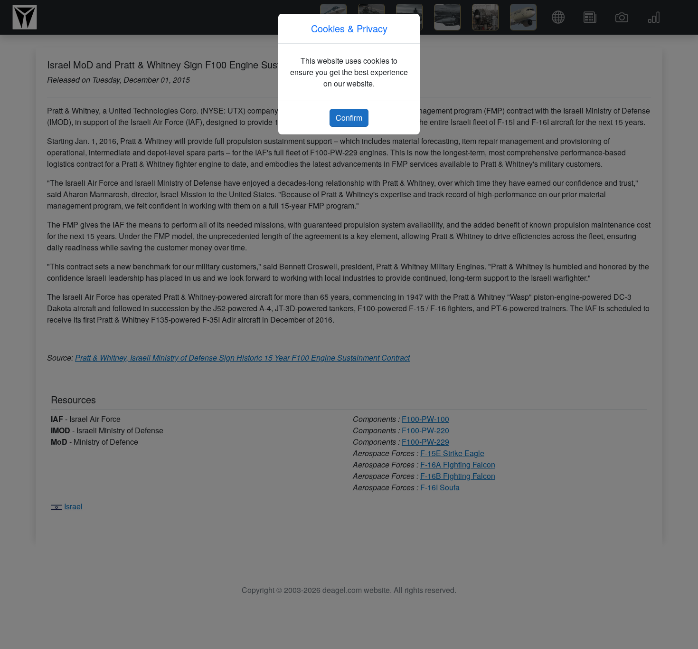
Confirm (349, 117)
